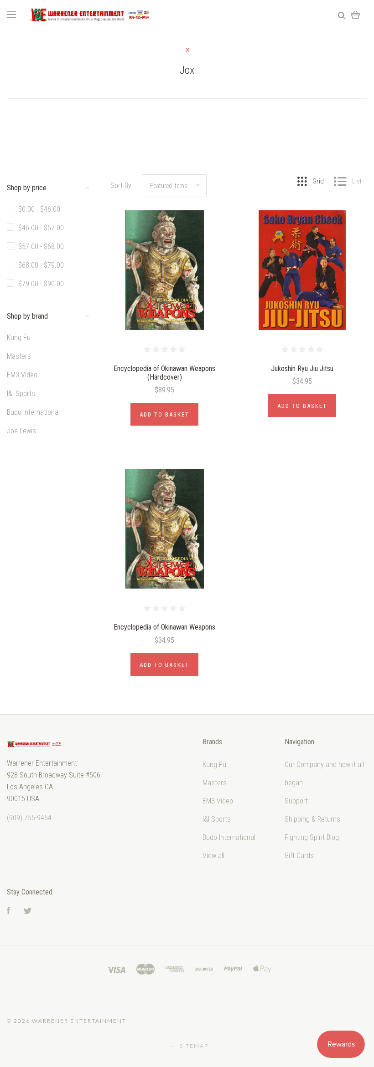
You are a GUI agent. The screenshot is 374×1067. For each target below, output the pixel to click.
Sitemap (194, 1045)
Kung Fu (19, 337)
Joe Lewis (21, 431)
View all (213, 855)
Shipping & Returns (312, 819)
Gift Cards (299, 855)
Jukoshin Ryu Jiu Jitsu (302, 368)
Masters (19, 356)
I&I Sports (21, 393)
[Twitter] (28, 911)
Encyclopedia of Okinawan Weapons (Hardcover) (164, 372)
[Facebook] (8, 911)
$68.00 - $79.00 (41, 265)
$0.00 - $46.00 (39, 209)
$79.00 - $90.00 (41, 283)
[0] (355, 14)
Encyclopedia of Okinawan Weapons (164, 627)
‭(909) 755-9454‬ (29, 817)
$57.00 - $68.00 (41, 246)
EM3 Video (22, 375)
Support (296, 801)
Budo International (33, 412)
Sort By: (121, 185)
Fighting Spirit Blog (312, 837)
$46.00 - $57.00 (41, 228)
